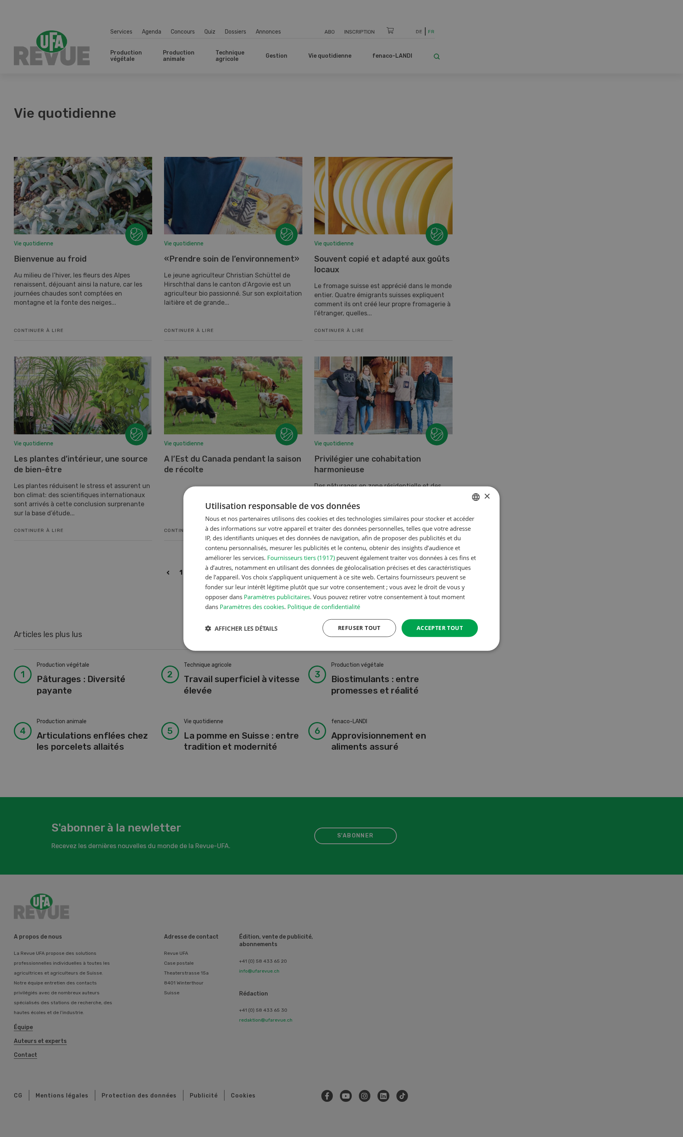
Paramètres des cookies (252, 606)
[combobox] (476, 497)
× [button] (487, 497)
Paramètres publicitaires (277, 597)
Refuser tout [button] (359, 628)
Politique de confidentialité (323, 606)
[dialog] (341, 568)
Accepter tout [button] (440, 628)
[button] (241, 628)
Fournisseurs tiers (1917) (301, 558)
